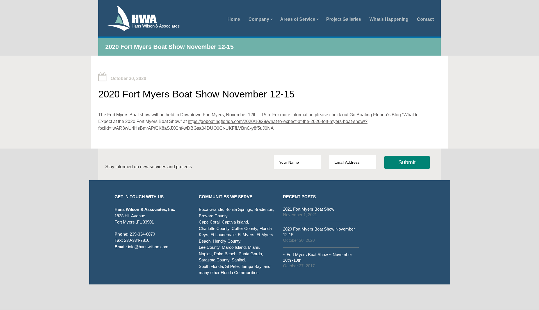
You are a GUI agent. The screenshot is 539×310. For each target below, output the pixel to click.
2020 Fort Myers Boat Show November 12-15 (319, 232)
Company (258, 19)
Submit (407, 162)
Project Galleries (343, 19)
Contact (425, 19)
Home (233, 19)
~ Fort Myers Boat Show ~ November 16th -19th (317, 257)
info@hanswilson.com (141, 246)
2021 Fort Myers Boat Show (308, 209)
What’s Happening (388, 19)
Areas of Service (297, 19)
